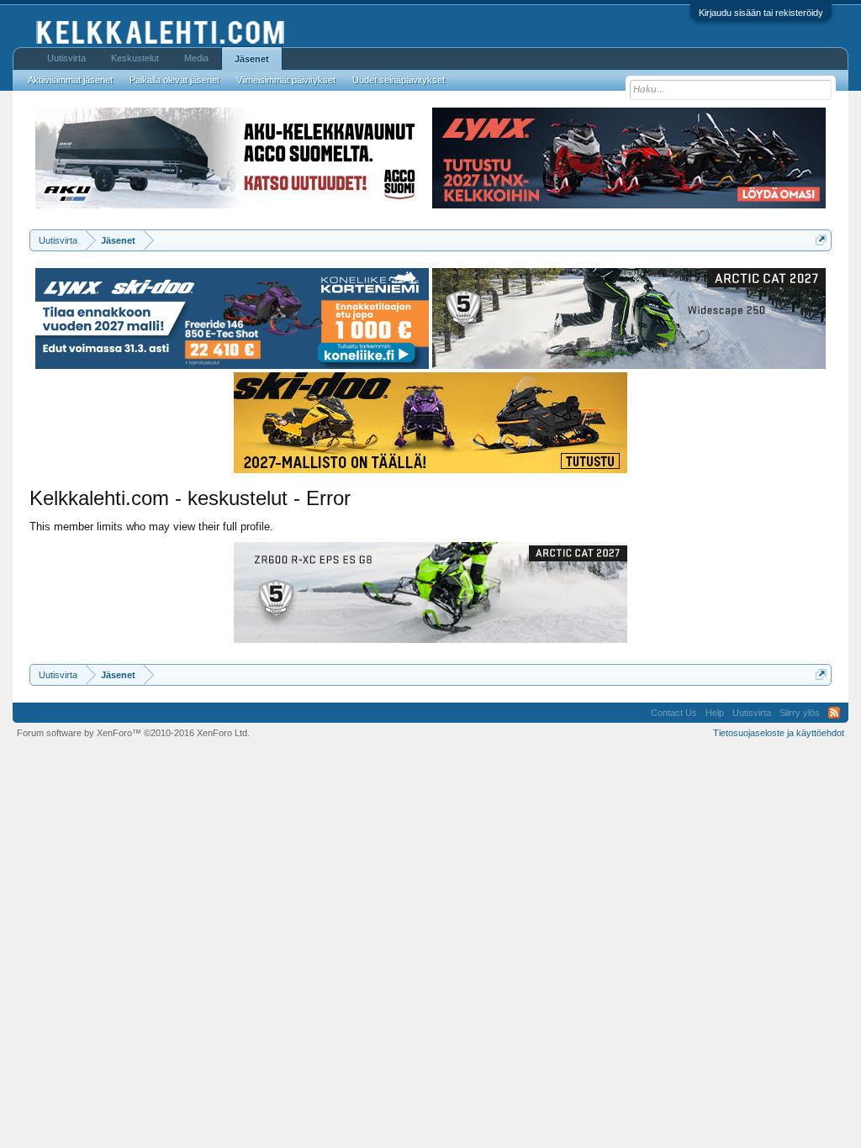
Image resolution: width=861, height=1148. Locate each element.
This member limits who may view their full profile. (151, 526)
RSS (834, 713)
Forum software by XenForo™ (133, 733)
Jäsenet (252, 59)
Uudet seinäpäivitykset (398, 80)
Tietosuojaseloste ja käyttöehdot (778, 733)
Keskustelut (135, 58)
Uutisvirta (66, 58)
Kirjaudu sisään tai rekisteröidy (761, 13)
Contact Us (674, 713)
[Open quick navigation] (821, 239)
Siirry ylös (799, 713)
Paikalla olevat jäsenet (174, 80)
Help (714, 713)
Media (196, 58)
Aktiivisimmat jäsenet (70, 80)
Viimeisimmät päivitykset (285, 80)
